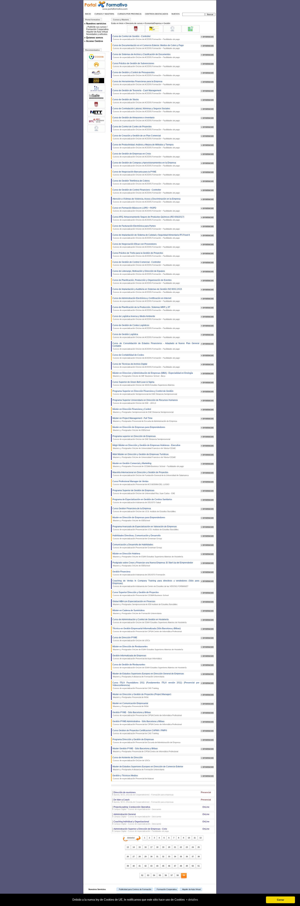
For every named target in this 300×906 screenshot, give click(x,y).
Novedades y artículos (96, 34)
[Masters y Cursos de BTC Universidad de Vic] (96, 124)
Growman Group (155, 538)
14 (134, 847)
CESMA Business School (154, 466)
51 (199, 866)
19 (163, 847)
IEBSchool (145, 430)
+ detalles (192, 899)
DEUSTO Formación (156, 575)
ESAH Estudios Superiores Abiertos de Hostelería (162, 557)
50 (193, 866)
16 (145, 847)
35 (181, 856)
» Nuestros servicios (95, 23)
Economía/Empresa (153, 23)
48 (181, 866)
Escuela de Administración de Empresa (160, 421)
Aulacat (150, 778)
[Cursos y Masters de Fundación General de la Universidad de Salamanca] (136, 32)
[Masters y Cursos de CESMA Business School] (96, 132)
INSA (146, 697)
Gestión (167, 23)
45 (163, 866)
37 (193, 856)
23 (187, 847)
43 (151, 866)
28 (140, 856)
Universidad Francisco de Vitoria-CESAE (158, 448)
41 (140, 866)
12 (200, 838)
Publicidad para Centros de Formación (135, 889)
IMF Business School (150, 376)
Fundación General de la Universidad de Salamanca (167, 475)
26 (128, 856)
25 (199, 847)
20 (169, 847)
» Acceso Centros (93, 41)
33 (169, 856)
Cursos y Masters (104, 14)
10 (189, 838)
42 (145, 866)
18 (157, 847)
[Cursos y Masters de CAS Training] (190, 32)
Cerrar (280, 899)
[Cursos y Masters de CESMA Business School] (172, 32)
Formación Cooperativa (97, 29)
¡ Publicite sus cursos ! (96, 27)
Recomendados (92, 50)
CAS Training (153, 688)
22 (181, 847)
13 (128, 847)
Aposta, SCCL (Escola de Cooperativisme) (131, 795)
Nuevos (176, 14)
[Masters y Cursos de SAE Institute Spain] (96, 84)
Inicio (88, 14)
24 (193, 847)
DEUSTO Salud (154, 502)
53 (148, 875)
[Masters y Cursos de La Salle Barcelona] (96, 100)
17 (151, 847)
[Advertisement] (175, 6)
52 (142, 875)
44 (157, 866)
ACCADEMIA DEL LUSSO (158, 484)
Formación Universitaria (151, 613)
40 (134, 866)
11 (195, 838)
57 (172, 875)
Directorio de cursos (134, 23)
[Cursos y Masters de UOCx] (154, 32)
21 (175, 847)
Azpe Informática (154, 658)
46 (169, 866)
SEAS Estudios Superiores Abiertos (159, 385)
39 (128, 866)
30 (151, 856)
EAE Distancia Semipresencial (164, 394)
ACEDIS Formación (153, 39)
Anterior (131, 838)
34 (175, 856)
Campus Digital (120, 809)
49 (187, 866)
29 (145, 856)
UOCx (147, 640)
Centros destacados (156, 14)
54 (154, 875)
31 (157, 856)
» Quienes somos (93, 37)
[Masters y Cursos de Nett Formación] (96, 116)
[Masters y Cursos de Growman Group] (96, 92)
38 (199, 856)
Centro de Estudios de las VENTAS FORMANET (168, 586)
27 (134, 856)
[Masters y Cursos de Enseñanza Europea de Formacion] (96, 76)
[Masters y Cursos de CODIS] (96, 60)
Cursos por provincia (129, 14)
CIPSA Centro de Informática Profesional (165, 631)
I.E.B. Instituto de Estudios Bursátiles (160, 511)
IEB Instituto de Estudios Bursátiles (162, 604)
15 (140, 847)
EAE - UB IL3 (150, 403)
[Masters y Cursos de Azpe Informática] (96, 68)
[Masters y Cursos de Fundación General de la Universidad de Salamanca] (96, 108)
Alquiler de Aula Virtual (97, 32)
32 (163, 856)
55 (160, 875)
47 (175, 866)
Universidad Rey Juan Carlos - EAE (160, 493)
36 (187, 856)
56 (166, 875)
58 (178, 875)
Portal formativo (92, 20)
